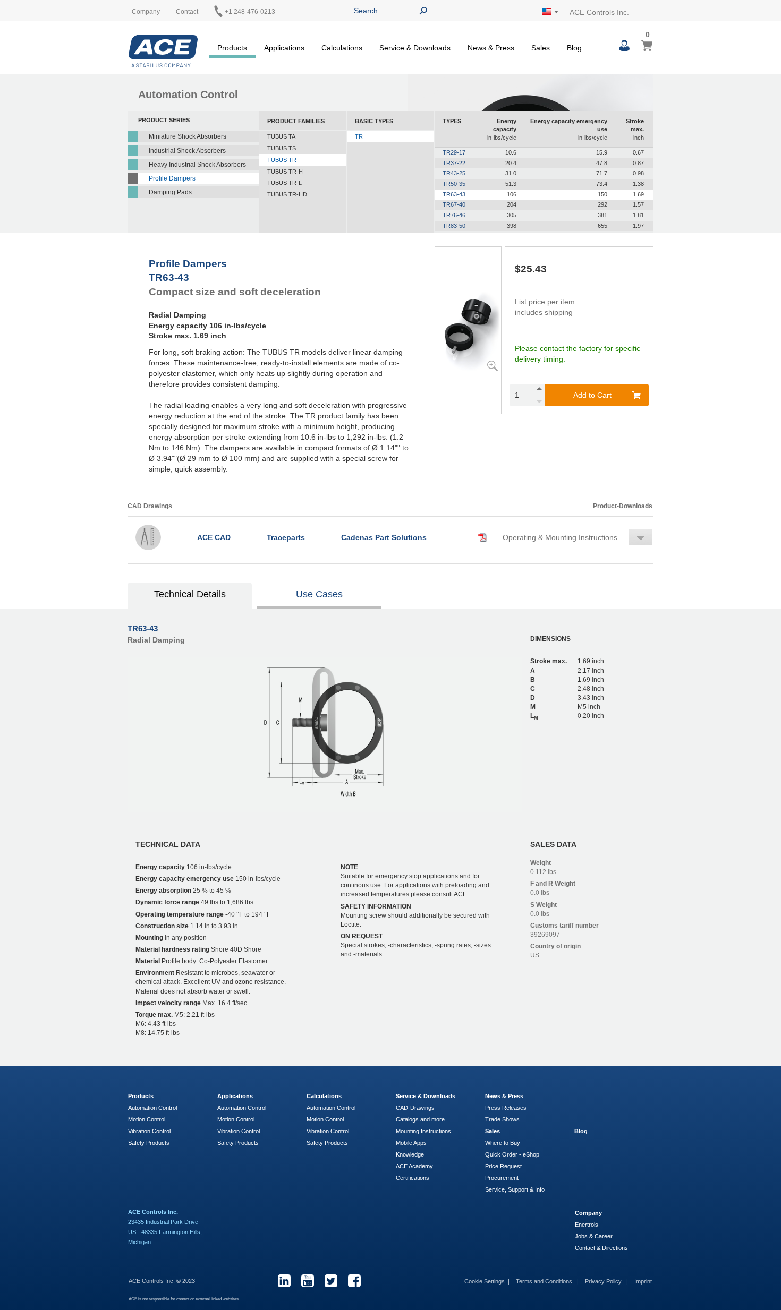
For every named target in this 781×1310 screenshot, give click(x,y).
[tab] (190, 596)
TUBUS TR (281, 160)
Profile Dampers (172, 178)
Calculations (324, 1096)
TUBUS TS (281, 148)
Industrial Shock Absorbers (187, 151)
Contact (187, 11)
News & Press (504, 1096)
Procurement (502, 1178)
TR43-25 (454, 173)
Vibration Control (149, 1131)
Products (141, 1096)
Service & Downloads (425, 1096)
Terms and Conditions (545, 1281)
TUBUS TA (281, 136)
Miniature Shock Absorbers (187, 136)
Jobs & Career (594, 1236)
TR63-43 (454, 194)
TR (359, 136)
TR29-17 (454, 152)
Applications (235, 1096)
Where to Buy (502, 1143)
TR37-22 (454, 163)
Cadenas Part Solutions (384, 537)
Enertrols (586, 1224)
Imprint (643, 1281)
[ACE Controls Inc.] (163, 51)
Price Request (503, 1166)
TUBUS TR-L (284, 182)
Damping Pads (170, 192)
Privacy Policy (604, 1281)
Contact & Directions (601, 1248)
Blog (581, 1131)
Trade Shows (502, 1119)
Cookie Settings (484, 1281)
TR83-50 (454, 225)
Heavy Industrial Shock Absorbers (197, 164)
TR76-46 (454, 215)
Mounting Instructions (423, 1131)
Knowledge (410, 1154)
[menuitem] (232, 46)
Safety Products (148, 1143)
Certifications (412, 1178)
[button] (548, 537)
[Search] (425, 11)
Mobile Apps (411, 1143)
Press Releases (506, 1107)
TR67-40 (454, 204)
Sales (492, 1131)
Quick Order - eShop (512, 1154)
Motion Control (146, 1119)
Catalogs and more (420, 1119)
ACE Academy (414, 1166)
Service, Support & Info (515, 1189)
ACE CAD (214, 537)
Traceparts (286, 537)
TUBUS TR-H (285, 171)
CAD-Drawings (415, 1107)
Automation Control (152, 1107)
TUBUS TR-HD (287, 194)
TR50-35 (454, 184)
